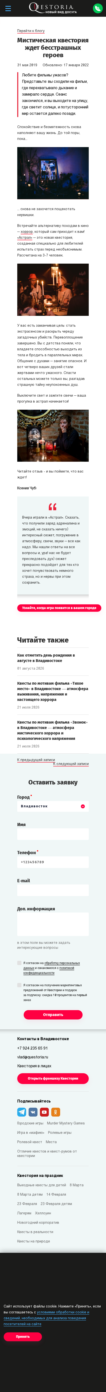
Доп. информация (36, 909)
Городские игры (30, 1123)
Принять (23, 1337)
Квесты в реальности (35, 1232)
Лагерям (24, 1213)
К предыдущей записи (36, 760)
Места (51, 1142)
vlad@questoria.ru (32, 1057)
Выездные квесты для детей (41, 1185)
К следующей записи (71, 764)
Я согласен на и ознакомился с (51, 968)
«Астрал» (24, 238)
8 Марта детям (30, 1195)
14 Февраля (56, 1195)
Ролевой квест (29, 1142)
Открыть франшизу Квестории (53, 1078)
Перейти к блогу (31, 31)
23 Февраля (27, 1204)
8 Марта (77, 1185)
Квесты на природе (33, 1241)
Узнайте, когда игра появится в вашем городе (59, 608)
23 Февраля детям (56, 1204)
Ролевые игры (59, 1133)
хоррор (27, 232)
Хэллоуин (43, 1213)
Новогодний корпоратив (38, 1223)
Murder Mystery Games (66, 1123)
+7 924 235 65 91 (32, 1049)
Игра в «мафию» (30, 1133)
